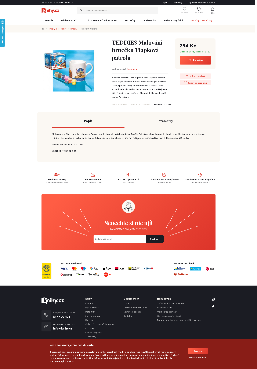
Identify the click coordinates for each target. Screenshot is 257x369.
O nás (126, 303)
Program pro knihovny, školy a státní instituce (179, 320)
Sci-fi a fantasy (92, 316)
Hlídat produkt (197, 76)
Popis (88, 121)
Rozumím (198, 351)
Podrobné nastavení (197, 357)
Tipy (165, 2)
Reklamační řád (164, 308)
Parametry (164, 121)
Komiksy (89, 320)
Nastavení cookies (132, 312)
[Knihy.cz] (43, 28)
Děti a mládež (91, 308)
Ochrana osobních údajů (135, 308)
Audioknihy (90, 337)
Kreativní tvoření (89, 29)
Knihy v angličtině (93, 332)
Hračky (73, 29)
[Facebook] (213, 306)
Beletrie (89, 303)
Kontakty (178, 2)
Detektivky (90, 312)
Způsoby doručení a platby (202, 2)
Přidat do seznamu (197, 83)
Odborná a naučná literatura (99, 324)
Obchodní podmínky (167, 312)
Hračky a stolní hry (57, 29)
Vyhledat (81, 10)
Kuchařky (89, 328)
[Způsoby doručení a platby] (113, 273)
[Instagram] (213, 298)
